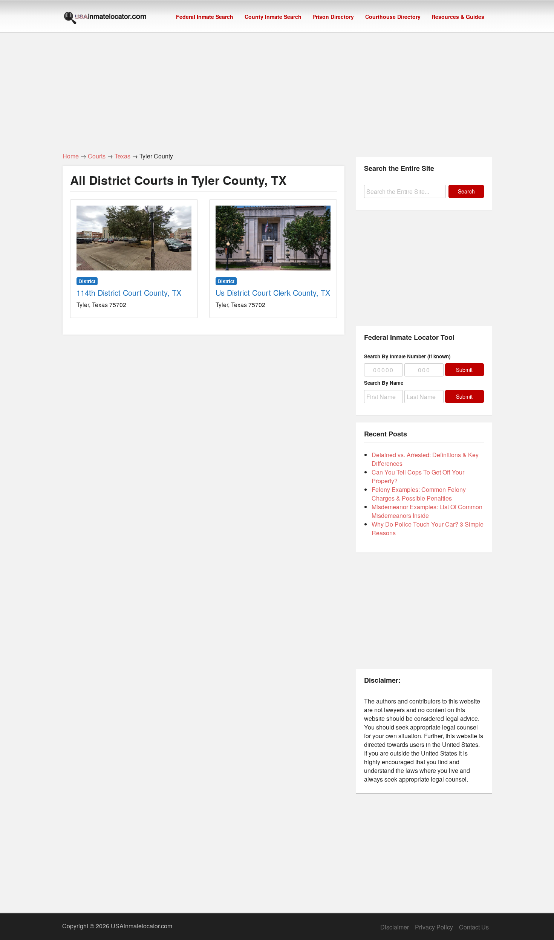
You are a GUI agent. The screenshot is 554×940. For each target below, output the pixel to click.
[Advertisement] (277, 88)
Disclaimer (394, 927)
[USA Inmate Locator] (105, 19)
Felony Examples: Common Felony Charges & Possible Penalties (419, 493)
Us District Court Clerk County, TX (273, 292)
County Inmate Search (273, 16)
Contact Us (474, 927)
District (86, 281)
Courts (97, 156)
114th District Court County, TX (129, 292)
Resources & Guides (458, 16)
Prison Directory (333, 16)
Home (71, 156)
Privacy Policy (434, 927)
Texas (122, 156)
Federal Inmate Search (204, 16)
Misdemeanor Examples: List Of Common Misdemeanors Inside (427, 511)
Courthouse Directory (393, 16)
